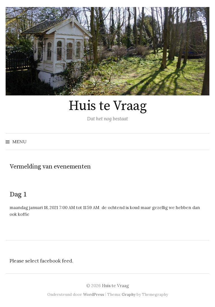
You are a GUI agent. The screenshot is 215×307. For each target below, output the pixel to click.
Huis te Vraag (108, 106)
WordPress (93, 294)
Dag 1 (18, 194)
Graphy (128, 294)
